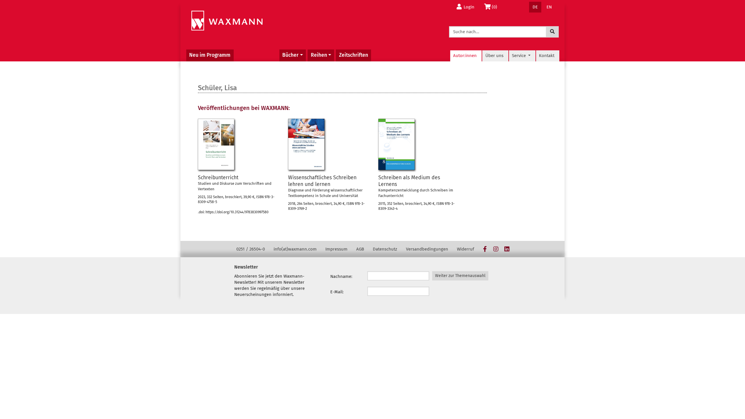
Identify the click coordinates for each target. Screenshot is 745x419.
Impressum (336, 249)
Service (519, 55)
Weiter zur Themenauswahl (460, 275)
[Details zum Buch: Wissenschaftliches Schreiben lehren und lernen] (306, 144)
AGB (360, 249)
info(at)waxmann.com (295, 249)
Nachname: (341, 276)
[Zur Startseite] (226, 21)
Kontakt (546, 55)
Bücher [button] (290, 55)
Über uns (494, 55)
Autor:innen (465, 55)
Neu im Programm (209, 55)
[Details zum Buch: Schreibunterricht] (216, 144)
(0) (496, 7)
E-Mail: (337, 291)
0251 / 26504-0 (250, 249)
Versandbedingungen (427, 249)
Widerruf (465, 249)
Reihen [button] (319, 55)
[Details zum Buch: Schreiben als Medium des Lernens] (396, 144)
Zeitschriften (353, 55)
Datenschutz (385, 249)
